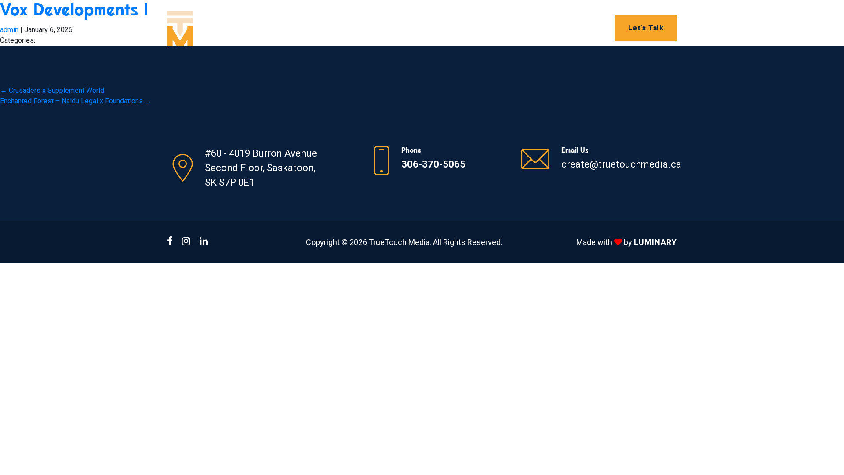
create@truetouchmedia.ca (621, 164)
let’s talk (646, 28)
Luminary (655, 242)
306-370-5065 (433, 164)
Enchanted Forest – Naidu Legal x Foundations (76, 101)
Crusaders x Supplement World (52, 90)
